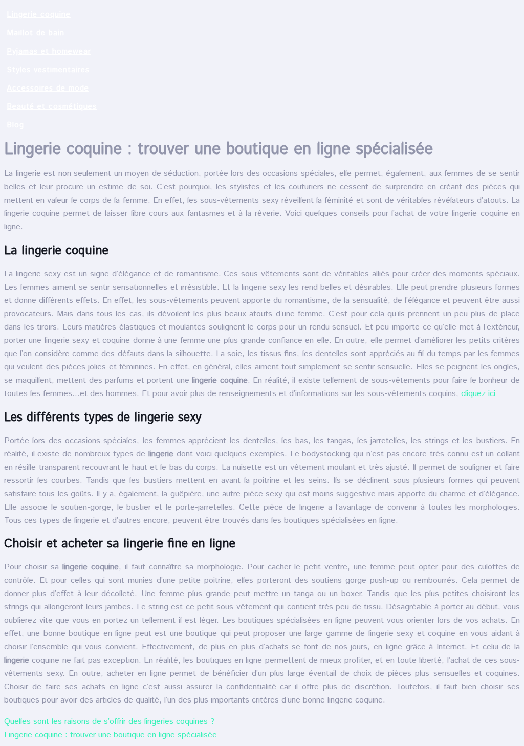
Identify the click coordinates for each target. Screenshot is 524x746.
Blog (15, 125)
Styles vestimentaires (48, 69)
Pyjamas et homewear (49, 51)
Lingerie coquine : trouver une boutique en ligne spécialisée (110, 735)
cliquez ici (478, 394)
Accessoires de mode (48, 88)
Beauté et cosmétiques (52, 106)
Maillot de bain (35, 33)
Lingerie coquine (39, 14)
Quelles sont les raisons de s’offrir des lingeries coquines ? (109, 722)
